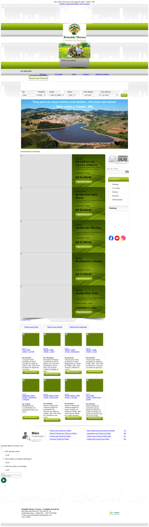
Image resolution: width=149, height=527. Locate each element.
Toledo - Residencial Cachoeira (29, 397)
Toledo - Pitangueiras (72, 350)
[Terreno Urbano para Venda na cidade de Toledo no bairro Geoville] (73, 391)
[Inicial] (74, 42)
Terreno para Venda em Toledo (60, 436)
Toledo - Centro (49, 350)
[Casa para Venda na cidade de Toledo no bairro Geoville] (31, 345)
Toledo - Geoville (28, 350)
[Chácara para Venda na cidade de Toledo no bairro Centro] (94, 345)
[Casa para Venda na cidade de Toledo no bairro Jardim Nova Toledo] (94, 391)
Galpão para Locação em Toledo (98, 439)
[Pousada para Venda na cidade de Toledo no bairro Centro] (52, 345)
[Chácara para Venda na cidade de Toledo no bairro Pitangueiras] (73, 345)
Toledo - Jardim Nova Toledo (93, 397)
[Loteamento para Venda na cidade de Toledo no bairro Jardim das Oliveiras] (46, 252)
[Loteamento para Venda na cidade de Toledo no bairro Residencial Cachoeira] (46, 285)
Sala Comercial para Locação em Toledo (101, 430)
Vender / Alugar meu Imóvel (69, 4)
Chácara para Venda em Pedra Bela (99, 436)
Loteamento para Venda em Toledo (99, 433)
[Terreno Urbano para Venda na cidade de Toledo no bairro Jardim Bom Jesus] (46, 317)
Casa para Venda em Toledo (59, 439)
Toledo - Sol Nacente (51, 396)
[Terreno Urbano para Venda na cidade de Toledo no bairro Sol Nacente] (52, 391)
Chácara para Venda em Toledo (60, 430)
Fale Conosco (85, 4)
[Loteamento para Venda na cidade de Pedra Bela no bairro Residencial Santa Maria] (46, 219)
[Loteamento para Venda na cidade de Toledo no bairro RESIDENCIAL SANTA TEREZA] (46, 186)
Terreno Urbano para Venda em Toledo (63, 433)
